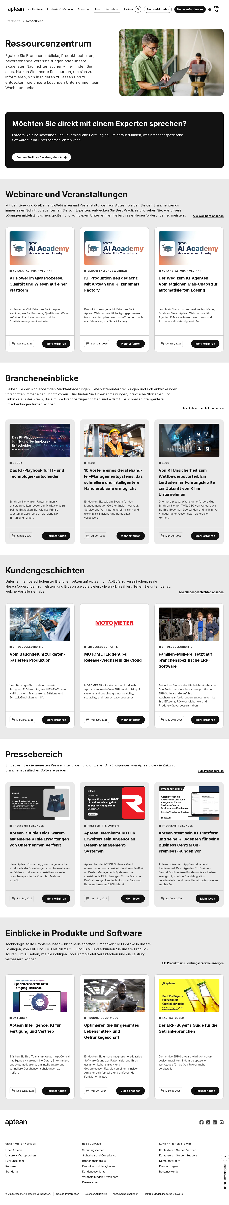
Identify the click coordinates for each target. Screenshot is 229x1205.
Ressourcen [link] (34, 21)
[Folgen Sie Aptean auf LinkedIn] (215, 1122)
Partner (128, 9)
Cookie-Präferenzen (67, 1193)
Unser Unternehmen (107, 9)
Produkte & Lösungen (60, 9)
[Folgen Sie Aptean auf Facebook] (201, 1122)
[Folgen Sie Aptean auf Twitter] (208, 1122)
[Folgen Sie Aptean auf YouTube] (222, 1122)
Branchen (84, 9)
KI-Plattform (35, 9)
